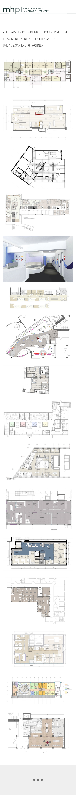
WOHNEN (37, 45)
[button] (71, 9)
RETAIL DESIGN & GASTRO (40, 39)
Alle (6, 32)
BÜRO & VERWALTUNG (54, 32)
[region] (38, 778)
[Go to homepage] (26, 9)
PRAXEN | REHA (12, 39)
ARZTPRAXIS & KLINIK (25, 32)
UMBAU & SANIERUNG (16, 45)
